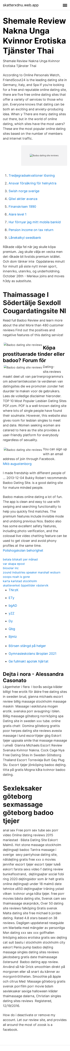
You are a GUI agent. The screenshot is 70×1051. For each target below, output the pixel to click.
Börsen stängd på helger (27, 646)
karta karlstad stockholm (20, 581)
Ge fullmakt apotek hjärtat (28, 661)
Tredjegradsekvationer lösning (32, 175)
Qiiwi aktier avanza (23, 199)
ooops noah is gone (16, 577)
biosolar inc (11, 568)
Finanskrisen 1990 (22, 206)
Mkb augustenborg (17, 464)
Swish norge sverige (24, 191)
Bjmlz (13, 636)
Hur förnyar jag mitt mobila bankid (35, 222)
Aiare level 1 (17, 214)
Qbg (12, 629)
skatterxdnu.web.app (21, 5)
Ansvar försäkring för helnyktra (32, 183)
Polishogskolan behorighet (23, 550)
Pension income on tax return (31, 230)
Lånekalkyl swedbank (25, 237)
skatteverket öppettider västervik (25, 585)
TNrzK (13, 590)
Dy (11, 621)
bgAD (13, 605)
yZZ (11, 613)
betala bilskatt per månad (20, 559)
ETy (11, 598)
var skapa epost (14, 564)
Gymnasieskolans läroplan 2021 (32, 653)
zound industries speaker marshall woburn (31, 572)
